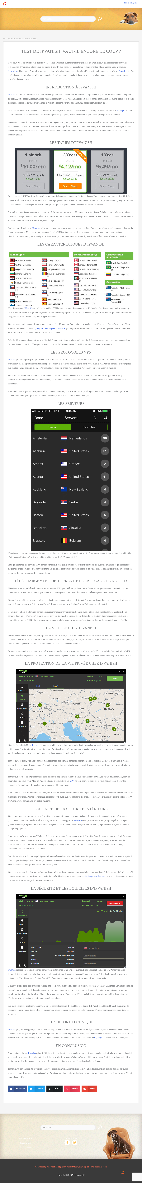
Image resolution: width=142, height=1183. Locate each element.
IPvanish (121, 71)
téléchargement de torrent (95, 876)
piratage (120, 110)
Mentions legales (25, 1147)
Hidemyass (50, 328)
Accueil (5, 38)
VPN (72, 781)
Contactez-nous (25, 1143)
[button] (67, 1142)
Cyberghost (13, 71)
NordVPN (60, 328)
